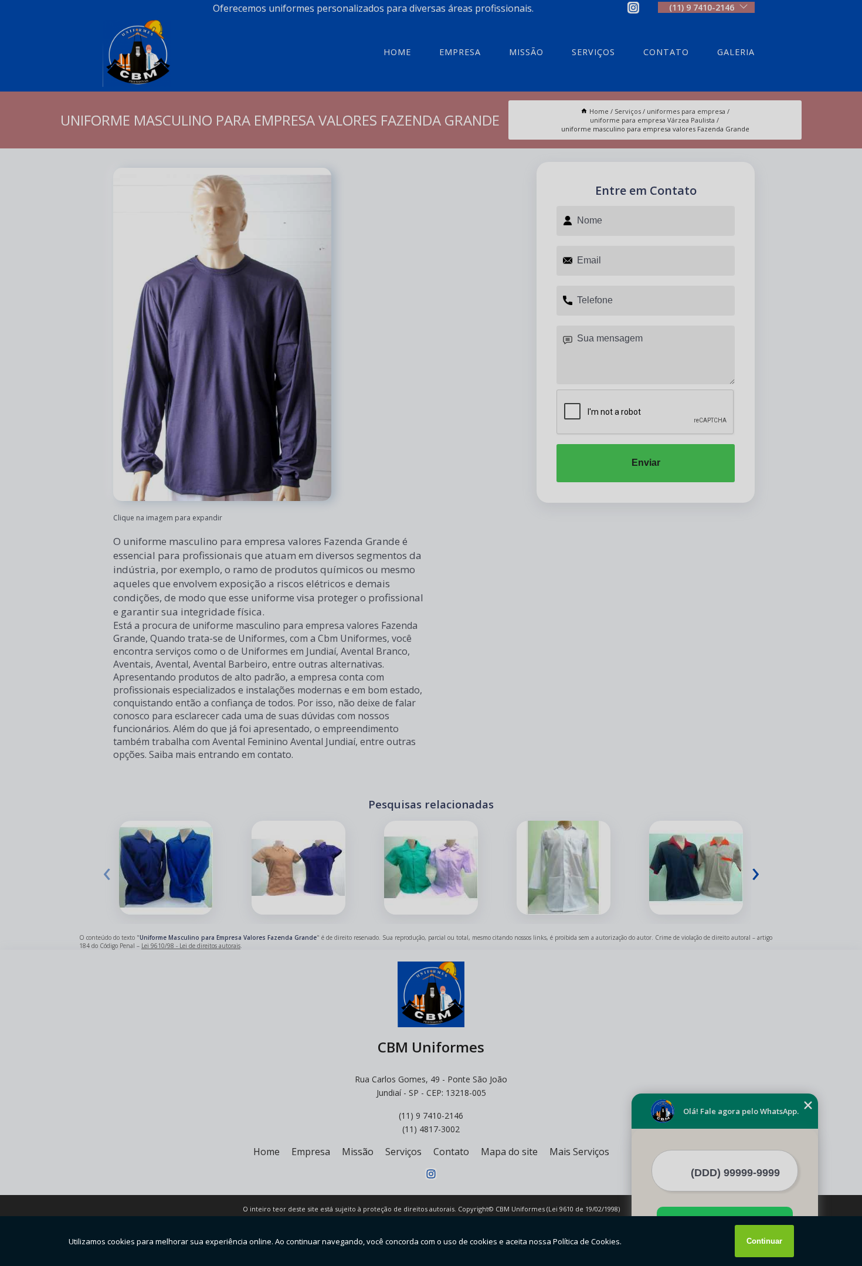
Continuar (764, 1241)
